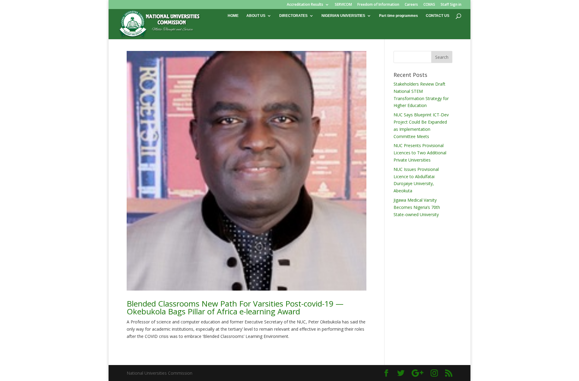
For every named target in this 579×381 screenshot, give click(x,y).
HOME (233, 16)
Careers (411, 5)
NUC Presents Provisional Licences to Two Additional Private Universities (420, 153)
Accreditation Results (305, 5)
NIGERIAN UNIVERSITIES (343, 16)
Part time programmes (398, 16)
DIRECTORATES (293, 16)
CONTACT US (437, 16)
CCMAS (429, 5)
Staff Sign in (451, 5)
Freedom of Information (378, 5)
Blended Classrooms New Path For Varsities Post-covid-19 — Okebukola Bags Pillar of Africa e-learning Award (235, 307)
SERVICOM (343, 5)
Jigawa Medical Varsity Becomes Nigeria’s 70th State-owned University (417, 207)
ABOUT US (255, 16)
